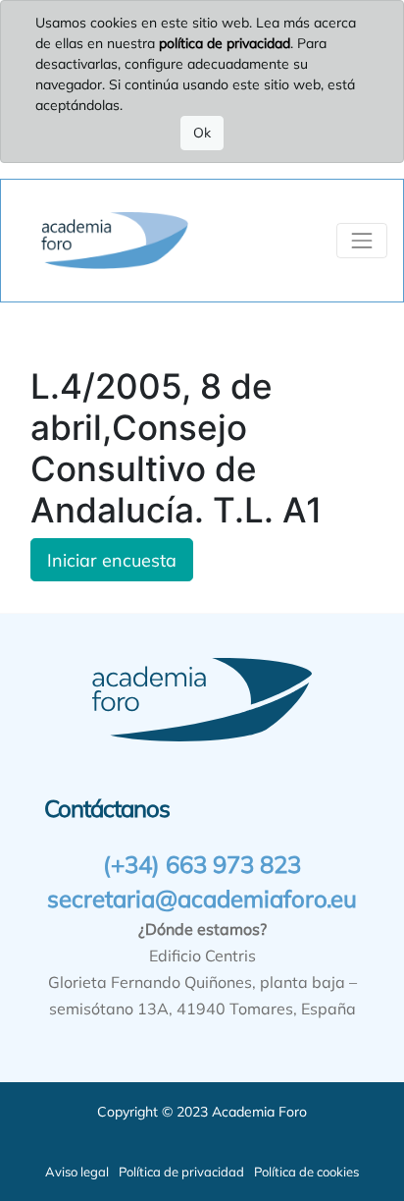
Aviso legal (77, 1171)
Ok (202, 132)
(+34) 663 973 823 (202, 864)
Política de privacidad (181, 1171)
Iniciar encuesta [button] (112, 560)
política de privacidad (224, 43)
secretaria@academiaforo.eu (202, 898)
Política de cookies (306, 1171)
